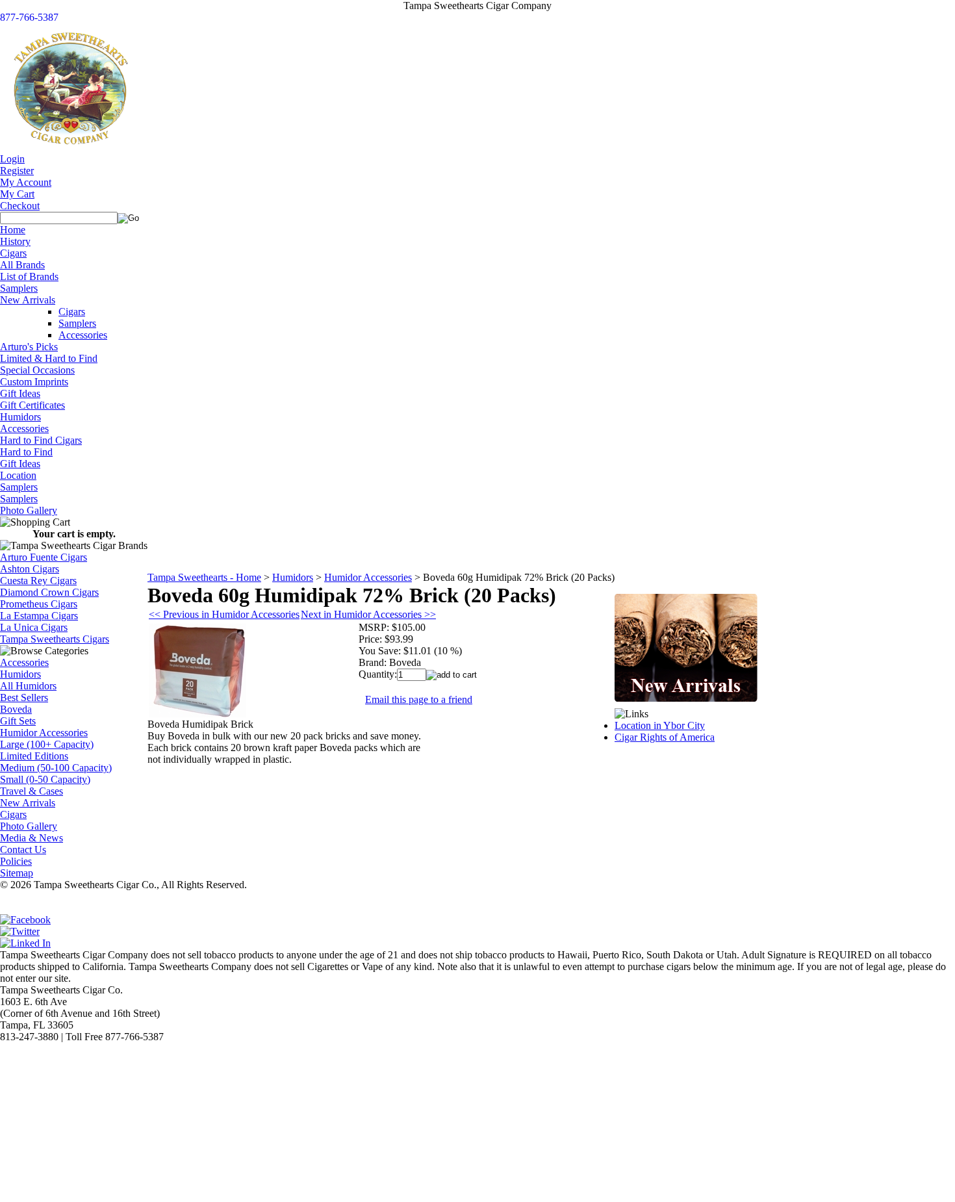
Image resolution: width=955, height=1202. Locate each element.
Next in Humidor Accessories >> (368, 614)
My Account (25, 182)
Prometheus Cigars (38, 603)
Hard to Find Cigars (41, 440)
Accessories (82, 334)
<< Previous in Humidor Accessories (224, 614)
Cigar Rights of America (665, 737)
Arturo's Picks (29, 346)
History (15, 241)
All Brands (22, 264)
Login (12, 158)
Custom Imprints (34, 381)
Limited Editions (34, 755)
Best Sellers (24, 697)
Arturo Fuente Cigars (43, 557)
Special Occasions (37, 370)
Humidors (20, 416)
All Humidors (28, 685)
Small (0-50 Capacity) (45, 779)
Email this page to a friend (418, 699)
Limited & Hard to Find (48, 358)
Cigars (13, 253)
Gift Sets (18, 720)
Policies (16, 861)
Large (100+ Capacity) (47, 744)
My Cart (17, 193)
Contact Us (23, 849)
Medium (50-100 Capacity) (56, 767)
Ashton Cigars (29, 568)
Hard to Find (26, 451)
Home (12, 229)
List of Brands (29, 276)
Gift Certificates (32, 405)
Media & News (31, 837)
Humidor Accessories (44, 732)
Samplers (19, 288)
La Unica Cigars (34, 627)
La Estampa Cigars (39, 615)
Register (17, 170)
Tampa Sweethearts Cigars (54, 639)
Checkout (20, 205)
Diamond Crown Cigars (49, 592)
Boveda (16, 709)
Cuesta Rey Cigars (38, 580)
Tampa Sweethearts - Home (204, 577)
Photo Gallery (28, 510)
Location (18, 475)
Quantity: (378, 674)
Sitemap (16, 872)
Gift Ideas (20, 393)
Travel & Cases (31, 791)
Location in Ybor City (660, 725)
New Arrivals (27, 299)
